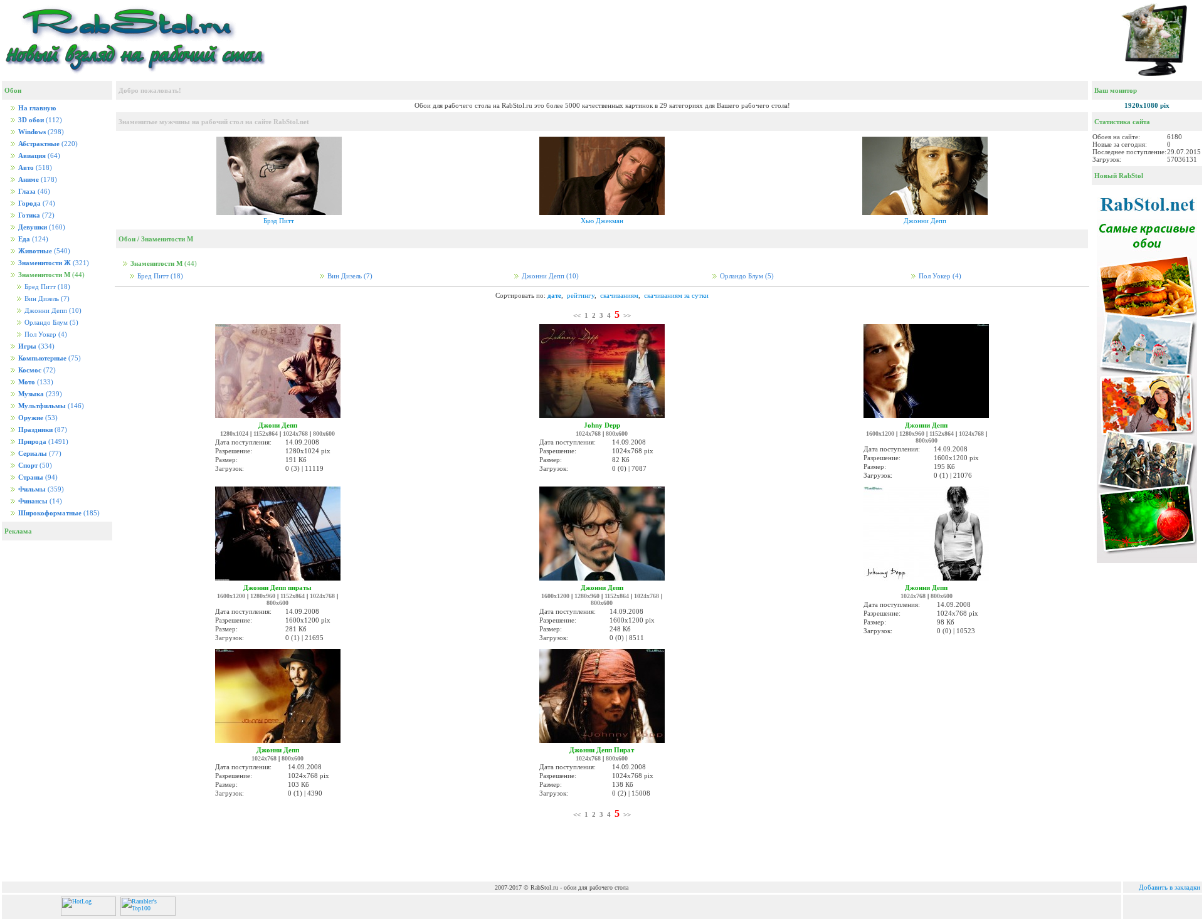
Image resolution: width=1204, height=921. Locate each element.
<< (577, 315)
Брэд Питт (278, 220)
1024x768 (295, 433)
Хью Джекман (602, 220)
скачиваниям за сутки (676, 295)
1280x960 (911, 433)
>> (627, 315)
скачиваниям (619, 295)
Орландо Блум (50, 322)
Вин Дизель (46, 298)
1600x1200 (880, 433)
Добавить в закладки (1169, 887)
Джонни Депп (52, 310)
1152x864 (265, 433)
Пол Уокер (45, 334)
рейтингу (580, 295)
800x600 (324, 433)
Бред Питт (46, 286)
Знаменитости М (167, 239)
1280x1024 (234, 433)
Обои (127, 239)
